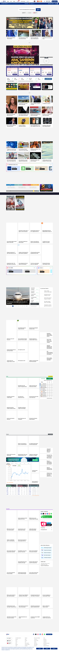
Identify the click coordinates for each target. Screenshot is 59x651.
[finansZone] (46, 187)
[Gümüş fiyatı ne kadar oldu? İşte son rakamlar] (35, 155)
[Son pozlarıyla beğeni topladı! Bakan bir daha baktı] (11, 252)
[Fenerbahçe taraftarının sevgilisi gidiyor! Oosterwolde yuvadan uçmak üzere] (7, 64)
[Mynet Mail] (57, 4)
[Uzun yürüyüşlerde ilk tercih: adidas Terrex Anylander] (23, 280)
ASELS (30, 511)
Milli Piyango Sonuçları (47, 568)
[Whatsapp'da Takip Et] (51, 535)
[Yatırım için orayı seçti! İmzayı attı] (11, 350)
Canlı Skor (50, 397)
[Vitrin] (36, 1)
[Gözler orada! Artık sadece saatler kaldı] (11, 465)
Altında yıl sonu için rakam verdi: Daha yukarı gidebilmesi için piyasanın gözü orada (49, 496)
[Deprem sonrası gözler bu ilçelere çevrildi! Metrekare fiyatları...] (35, 258)
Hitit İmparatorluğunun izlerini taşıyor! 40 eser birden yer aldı (50, 374)
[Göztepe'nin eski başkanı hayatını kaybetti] (34, 429)
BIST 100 (9, 486)
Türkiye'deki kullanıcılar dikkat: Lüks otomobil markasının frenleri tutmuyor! (49, 473)
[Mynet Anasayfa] (4, 1)
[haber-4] (39, 224)
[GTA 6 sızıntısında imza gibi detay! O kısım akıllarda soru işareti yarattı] (11, 155)
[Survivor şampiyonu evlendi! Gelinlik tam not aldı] (22, 534)
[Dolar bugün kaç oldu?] (22, 377)
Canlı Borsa (50, 455)
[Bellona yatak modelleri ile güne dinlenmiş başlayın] (11, 611)
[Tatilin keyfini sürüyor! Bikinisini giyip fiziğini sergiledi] (34, 545)
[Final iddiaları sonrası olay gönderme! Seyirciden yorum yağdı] (22, 567)
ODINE (19, 511)
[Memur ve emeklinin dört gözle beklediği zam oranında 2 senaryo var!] (43, 483)
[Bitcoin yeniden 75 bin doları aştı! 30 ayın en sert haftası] (35, 498)
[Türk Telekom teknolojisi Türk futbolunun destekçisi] (11, 633)
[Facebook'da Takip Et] (41, 535)
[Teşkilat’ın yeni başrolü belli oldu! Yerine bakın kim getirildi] (34, 372)
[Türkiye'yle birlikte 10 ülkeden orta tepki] (35, 99)
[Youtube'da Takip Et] (49, 535)
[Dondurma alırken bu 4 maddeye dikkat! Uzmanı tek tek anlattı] (34, 355)
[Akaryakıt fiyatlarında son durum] (23, 633)
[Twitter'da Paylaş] (47, 587)
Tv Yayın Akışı (43, 548)
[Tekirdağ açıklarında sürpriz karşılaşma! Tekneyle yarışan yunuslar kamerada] (47, 150)
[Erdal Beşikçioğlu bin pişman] (20, 64)
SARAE (7, 515)
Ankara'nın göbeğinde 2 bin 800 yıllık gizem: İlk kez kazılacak (49, 368)
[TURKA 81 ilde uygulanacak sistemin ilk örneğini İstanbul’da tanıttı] (11, 64)
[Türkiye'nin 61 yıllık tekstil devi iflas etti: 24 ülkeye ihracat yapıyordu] (34, 471)
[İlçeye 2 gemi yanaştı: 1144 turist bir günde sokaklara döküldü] (43, 362)
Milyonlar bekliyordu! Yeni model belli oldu (49, 489)
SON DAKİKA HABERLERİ (4, 3)
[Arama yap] (44, 1)
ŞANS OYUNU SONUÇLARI (45, 566)
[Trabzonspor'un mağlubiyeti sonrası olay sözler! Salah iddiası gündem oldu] (38, 64)
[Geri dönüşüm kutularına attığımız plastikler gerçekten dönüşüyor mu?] (22, 344)
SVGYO (19, 512)
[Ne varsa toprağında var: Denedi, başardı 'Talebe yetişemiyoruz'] (47, 611)
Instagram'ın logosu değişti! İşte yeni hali (35, 638)
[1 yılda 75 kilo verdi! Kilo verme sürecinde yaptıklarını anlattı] (29, 64)
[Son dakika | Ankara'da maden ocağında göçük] (22, 55)
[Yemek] (38, 1)
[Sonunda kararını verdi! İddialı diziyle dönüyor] (22, 545)
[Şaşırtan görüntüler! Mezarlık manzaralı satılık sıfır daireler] (34, 64)
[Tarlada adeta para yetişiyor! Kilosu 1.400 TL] (11, 377)
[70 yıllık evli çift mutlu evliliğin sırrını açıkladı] (47, 258)
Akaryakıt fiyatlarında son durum (23, 638)
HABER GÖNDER (51, 3)
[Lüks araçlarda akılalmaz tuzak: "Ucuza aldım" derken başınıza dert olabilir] (24, 64)
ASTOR (30, 514)
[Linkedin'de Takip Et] (47, 535)
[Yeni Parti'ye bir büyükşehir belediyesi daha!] (34, 344)
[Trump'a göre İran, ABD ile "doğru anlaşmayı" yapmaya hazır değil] (6, 64)
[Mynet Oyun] (11, 86)
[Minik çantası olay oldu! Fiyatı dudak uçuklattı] (11, 540)
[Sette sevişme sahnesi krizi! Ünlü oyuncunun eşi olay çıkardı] (34, 589)
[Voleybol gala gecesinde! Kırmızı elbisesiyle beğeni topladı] (22, 589)
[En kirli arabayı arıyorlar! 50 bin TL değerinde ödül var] (35, 247)
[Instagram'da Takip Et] (45, 535)
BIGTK (7, 512)
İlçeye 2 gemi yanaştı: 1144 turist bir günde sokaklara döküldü (49, 362)
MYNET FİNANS (11, 81)
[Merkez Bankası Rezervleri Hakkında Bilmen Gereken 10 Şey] (47, 247)
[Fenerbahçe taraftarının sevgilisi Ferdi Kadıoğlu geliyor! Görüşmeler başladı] (22, 424)
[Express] (39, 1)
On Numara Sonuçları (47, 578)
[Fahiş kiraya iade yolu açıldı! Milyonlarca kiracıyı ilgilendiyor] (35, 487)
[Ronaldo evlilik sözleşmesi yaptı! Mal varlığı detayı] (34, 578)
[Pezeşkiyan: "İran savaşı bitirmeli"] (26, 64)
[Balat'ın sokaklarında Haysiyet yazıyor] (47, 622)
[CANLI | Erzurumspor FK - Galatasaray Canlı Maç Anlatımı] (34, 402)
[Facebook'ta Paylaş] (45, 587)
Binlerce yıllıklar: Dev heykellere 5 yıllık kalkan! (49, 380)
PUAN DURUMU (43, 399)
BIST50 (12, 484)
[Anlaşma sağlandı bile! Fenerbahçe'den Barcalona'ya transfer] (31, 64)
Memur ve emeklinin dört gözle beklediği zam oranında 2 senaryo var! (49, 484)
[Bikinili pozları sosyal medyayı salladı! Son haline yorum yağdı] (34, 534)
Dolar (20, 484)
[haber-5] (48, 224)
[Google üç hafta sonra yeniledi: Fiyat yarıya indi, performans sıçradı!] (47, 633)
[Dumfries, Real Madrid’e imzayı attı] (11, 435)
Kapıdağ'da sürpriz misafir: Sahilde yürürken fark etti (49, 356)
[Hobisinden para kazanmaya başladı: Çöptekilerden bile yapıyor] (35, 622)
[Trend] (34, 1)
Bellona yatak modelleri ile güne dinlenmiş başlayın (11, 617)
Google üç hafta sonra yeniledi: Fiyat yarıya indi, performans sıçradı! (47, 639)
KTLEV (30, 515)
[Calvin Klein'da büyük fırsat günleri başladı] (23, 258)
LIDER (18, 514)
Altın (28, 484)
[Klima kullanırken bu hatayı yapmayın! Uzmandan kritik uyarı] (23, 155)
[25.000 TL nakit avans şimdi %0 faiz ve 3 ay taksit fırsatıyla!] (15, 64)
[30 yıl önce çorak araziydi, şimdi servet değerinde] (35, 280)
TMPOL (8, 514)
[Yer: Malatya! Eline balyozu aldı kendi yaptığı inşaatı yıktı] (34, 460)
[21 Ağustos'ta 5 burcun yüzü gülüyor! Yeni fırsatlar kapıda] (11, 144)
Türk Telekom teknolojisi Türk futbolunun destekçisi (11, 638)
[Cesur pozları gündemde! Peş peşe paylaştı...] (11, 584)
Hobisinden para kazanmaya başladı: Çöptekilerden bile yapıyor (35, 628)
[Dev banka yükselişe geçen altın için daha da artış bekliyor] (17, 64)
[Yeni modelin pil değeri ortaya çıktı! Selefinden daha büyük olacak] (23, 110)
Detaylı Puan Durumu (49, 419)
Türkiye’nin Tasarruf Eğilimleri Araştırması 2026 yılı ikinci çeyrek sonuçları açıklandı (23, 617)
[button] (1, 1)
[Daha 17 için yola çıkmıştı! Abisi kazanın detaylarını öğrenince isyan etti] (34, 562)
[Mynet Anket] (41, 1)
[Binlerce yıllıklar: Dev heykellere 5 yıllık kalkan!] (43, 380)
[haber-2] (20, 224)
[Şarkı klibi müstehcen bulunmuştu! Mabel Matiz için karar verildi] (36, 64)
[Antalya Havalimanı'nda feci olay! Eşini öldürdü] (11, 366)
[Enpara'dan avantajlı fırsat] (23, 64)
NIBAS (7, 511)
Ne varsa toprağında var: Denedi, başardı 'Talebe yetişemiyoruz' (47, 617)
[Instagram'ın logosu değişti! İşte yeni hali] (35, 633)
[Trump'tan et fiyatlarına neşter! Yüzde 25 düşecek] (27, 64)
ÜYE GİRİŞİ (48, 1)
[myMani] (18, 1)
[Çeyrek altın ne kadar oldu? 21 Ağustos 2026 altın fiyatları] (23, 247)
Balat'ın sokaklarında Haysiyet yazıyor (46, 628)
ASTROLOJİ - (37, 85)
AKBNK (30, 512)
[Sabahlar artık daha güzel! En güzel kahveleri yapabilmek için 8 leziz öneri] (23, 269)
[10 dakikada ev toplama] (47, 99)
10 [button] (26, 327)
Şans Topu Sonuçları (47, 576)
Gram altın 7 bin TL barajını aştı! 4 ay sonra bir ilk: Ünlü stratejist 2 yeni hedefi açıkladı (49, 478)
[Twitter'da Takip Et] (43, 535)
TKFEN (19, 515)
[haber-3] (29, 224)
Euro (24, 484)
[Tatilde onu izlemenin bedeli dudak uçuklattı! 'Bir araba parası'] (30, 64)
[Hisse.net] (23, 86)
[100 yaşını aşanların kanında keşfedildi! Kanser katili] (35, 269)
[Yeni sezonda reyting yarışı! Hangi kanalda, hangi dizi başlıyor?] (11, 567)
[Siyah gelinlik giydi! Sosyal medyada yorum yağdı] (22, 578)
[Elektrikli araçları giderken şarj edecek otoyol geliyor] (35, 110)
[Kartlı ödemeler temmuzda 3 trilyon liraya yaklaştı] (23, 622)
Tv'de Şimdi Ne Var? (44, 550)
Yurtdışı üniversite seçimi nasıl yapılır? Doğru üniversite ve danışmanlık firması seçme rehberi (11, 628)
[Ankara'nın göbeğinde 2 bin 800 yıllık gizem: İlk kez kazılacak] (43, 368)
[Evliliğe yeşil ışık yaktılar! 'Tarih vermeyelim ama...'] (35, 144)
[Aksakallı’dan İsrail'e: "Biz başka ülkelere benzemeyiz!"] (11, 280)
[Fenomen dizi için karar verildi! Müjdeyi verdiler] (47, 274)
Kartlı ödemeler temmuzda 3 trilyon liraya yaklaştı (23, 628)
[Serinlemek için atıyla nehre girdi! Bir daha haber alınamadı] (23, 99)
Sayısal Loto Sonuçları (47, 571)
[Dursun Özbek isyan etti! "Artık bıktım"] (35, 64)
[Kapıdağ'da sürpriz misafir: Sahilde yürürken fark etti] (43, 356)
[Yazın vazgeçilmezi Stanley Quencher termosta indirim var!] (22, 355)
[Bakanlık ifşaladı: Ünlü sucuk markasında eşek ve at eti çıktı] (28, 64)
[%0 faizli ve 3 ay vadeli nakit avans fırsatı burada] (47, 110)
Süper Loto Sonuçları (47, 573)
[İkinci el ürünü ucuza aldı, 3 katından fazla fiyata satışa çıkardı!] (18, 64)
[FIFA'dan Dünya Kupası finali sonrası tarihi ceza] (19, 64)
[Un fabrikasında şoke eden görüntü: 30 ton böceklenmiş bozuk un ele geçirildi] (14, 64)
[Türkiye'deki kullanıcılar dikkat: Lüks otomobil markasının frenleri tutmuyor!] (43, 471)
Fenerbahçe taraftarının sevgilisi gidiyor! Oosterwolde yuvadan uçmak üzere (14, 3)
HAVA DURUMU (27, 3)
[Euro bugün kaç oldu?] (22, 366)
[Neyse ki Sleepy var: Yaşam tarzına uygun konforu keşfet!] (22, 64)
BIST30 (16, 484)
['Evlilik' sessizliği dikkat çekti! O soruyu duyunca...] (11, 556)
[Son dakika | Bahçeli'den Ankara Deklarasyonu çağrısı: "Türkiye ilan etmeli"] (37, 64)
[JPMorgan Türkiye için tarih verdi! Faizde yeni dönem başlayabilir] (25, 64)
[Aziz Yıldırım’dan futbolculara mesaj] (22, 413)
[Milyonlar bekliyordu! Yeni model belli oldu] (43, 489)
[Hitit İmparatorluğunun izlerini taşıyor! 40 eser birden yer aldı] (43, 374)
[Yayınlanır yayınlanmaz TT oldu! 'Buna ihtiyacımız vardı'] (11, 269)
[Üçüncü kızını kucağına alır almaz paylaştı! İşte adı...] (22, 556)
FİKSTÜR (49, 399)
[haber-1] (10, 224)
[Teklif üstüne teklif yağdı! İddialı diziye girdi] (11, 104)
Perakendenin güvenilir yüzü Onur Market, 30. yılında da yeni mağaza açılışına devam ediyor (35, 618)
